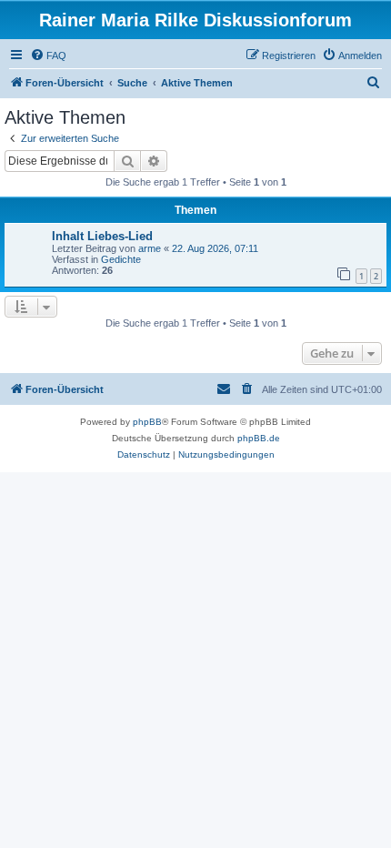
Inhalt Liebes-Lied (102, 236)
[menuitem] (48, 55)
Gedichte (121, 259)
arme (149, 248)
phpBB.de (258, 438)
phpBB (147, 422)
